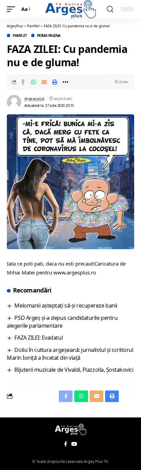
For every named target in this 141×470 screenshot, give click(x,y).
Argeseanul (34, 98)
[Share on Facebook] (23, 81)
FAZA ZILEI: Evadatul (38, 337)
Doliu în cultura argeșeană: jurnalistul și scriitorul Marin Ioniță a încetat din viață (70, 353)
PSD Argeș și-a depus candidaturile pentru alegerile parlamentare (62, 321)
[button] (12, 9)
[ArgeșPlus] (70, 9)
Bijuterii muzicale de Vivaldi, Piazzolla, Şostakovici (73, 369)
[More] (65, 81)
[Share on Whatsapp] (33, 81)
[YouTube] (74, 444)
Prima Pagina (49, 35)
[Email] (44, 81)
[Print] (55, 81)
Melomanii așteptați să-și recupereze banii (65, 305)
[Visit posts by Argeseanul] (14, 102)
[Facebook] (65, 444)
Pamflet (20, 35)
